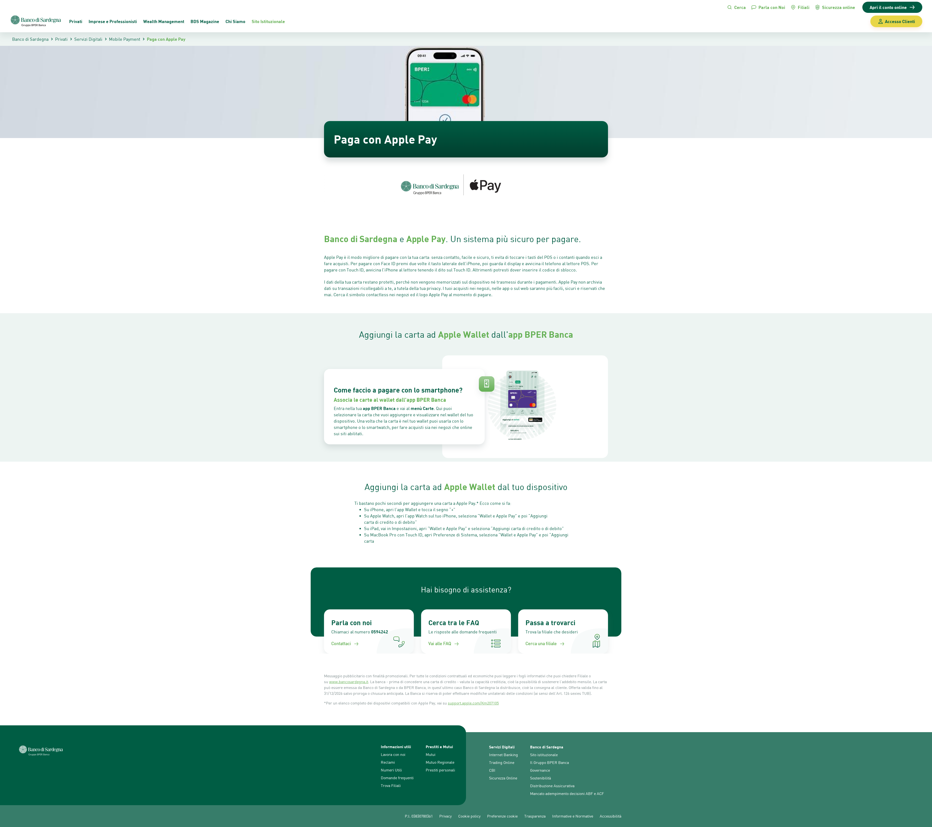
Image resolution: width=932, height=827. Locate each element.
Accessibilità (610, 816)
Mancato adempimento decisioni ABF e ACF (567, 793)
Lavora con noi (393, 754)
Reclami (388, 762)
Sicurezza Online (503, 778)
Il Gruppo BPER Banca (549, 762)
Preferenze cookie (502, 816)
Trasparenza (535, 816)
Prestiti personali (440, 770)
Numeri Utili (391, 770)
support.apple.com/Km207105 (473, 703)
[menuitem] (204, 21)
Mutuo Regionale (440, 762)
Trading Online (501, 762)
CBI (492, 770)
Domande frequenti (397, 777)
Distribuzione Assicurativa (552, 785)
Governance (540, 770)
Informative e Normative (572, 816)
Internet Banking (503, 754)
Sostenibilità (540, 778)
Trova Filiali (391, 785)
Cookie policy (469, 816)
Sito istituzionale (544, 754)
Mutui (430, 754)
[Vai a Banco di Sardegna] (36, 21)
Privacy (445, 816)
